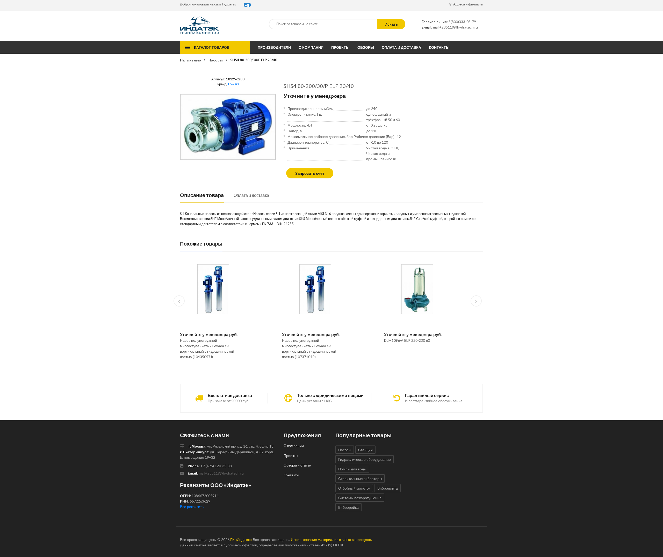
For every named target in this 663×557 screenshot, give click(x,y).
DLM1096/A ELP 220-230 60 (407, 340)
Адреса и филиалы (467, 4)
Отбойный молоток (354, 488)
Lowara (233, 84)
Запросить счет (309, 173)
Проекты (340, 47)
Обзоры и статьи (297, 465)
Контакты (439, 47)
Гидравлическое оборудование (364, 459)
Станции (365, 450)
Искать (391, 24)
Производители (274, 47)
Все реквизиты (192, 506)
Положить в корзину (211, 370)
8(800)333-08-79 (462, 21)
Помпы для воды (352, 469)
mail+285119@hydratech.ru (455, 27)
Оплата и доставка (401, 47)
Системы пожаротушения (359, 498)
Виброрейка (348, 507)
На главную (190, 60)
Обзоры (365, 47)
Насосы (215, 60)
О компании (311, 47)
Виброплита (387, 488)
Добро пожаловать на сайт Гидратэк (208, 4)
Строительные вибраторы (360, 478)
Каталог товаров (211, 47)
